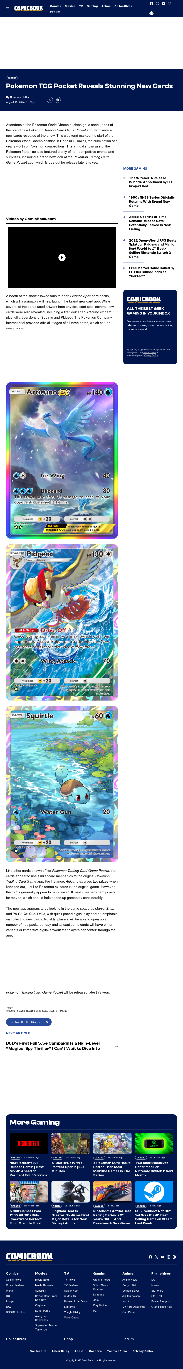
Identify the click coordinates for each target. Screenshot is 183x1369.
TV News (69, 1279)
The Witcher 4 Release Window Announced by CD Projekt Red (150, 182)
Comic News (13, 1279)
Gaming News (101, 1279)
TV (81, 6)
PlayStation (100, 1305)
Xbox (96, 1300)
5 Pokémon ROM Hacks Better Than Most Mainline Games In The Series (111, 1169)
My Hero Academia (133, 1306)
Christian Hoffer (19, 97)
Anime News (129, 1279)
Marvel (10, 1290)
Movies (70, 6)
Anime (106, 6)
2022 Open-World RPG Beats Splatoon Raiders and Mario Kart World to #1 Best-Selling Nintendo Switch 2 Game (152, 249)
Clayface (40, 1305)
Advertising (60, 1351)
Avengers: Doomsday (41, 1318)
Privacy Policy (151, 355)
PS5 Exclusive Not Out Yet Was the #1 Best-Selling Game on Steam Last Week (153, 1217)
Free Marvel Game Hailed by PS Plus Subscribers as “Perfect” (151, 272)
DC (8, 1296)
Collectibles (123, 6)
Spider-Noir (71, 1290)
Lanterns (69, 1306)
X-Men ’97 (70, 1296)
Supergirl (40, 1290)
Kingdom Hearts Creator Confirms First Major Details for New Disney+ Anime (70, 1217)
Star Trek (156, 1296)
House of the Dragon (76, 1301)
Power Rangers (160, 1301)
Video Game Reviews (100, 1287)
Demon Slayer (130, 1290)
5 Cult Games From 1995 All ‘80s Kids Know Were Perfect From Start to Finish (26, 1217)
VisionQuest (71, 1317)
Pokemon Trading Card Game (31, 1010)
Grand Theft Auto (161, 1306)
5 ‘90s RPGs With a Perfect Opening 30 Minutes (67, 1167)
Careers (95, 1351)
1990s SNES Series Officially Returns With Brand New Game (152, 202)
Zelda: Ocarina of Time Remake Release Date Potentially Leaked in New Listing (150, 223)
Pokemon (10, 1010)
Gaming (92, 6)
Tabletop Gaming (57, 1010)
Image (10, 1301)
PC (95, 1310)
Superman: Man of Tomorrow (46, 1327)
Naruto (126, 1301)
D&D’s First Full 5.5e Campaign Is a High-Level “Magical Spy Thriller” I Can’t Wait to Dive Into (53, 1046)
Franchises (161, 1273)
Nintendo (98, 1294)
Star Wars (157, 1290)
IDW (8, 1306)
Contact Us (38, 1351)
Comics (55, 6)
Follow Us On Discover (28, 1022)
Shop (68, 1339)
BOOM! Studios (15, 1312)
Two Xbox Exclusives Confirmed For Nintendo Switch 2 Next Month (154, 1169)
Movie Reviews (44, 1285)
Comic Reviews (15, 1285)
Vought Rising (72, 1312)
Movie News (42, 1279)
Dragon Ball (129, 1285)
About (79, 1351)
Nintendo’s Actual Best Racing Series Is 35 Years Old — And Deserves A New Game (112, 1217)
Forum (55, 11)
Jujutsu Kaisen (131, 1296)
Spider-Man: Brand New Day (46, 1298)
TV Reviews (71, 1285)
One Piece (128, 1312)
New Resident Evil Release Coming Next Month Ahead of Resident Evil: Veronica (28, 1169)
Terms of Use (149, 352)
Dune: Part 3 (42, 1310)
